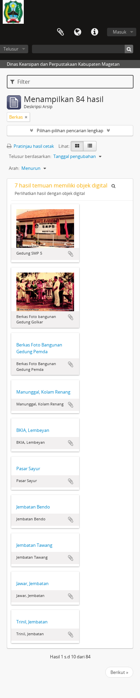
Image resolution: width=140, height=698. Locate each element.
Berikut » (119, 672)
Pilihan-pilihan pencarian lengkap (70, 130)
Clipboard (60, 32)
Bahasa (77, 32)
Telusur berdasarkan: (30, 156)
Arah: (14, 168)
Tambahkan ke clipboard (70, 254)
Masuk (119, 32)
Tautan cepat (94, 32)
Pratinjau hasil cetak (33, 146)
